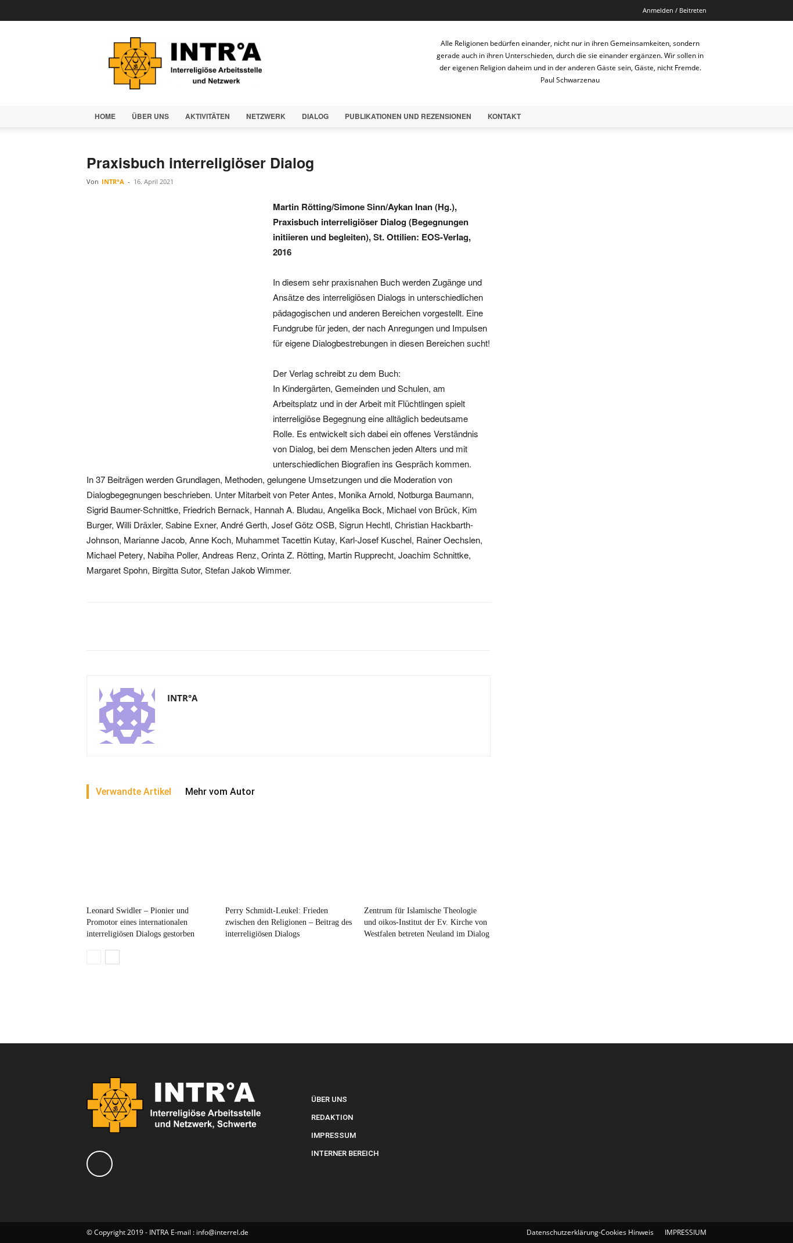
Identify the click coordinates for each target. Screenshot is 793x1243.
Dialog (315, 116)
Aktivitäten (207, 116)
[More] (373, 626)
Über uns (150, 116)
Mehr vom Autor (220, 791)
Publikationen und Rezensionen (408, 116)
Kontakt (504, 116)
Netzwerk (266, 116)
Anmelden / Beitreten (675, 10)
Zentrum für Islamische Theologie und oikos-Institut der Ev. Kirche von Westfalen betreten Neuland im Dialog (426, 922)
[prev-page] (93, 957)
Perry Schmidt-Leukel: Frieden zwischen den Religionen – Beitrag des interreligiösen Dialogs (288, 922)
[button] (693, 117)
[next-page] (112, 957)
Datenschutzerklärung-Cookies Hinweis (590, 1232)
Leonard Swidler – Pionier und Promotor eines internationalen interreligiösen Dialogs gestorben (140, 922)
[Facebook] (95, 10)
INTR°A (113, 181)
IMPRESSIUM (686, 1232)
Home (105, 116)
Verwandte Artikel (133, 791)
